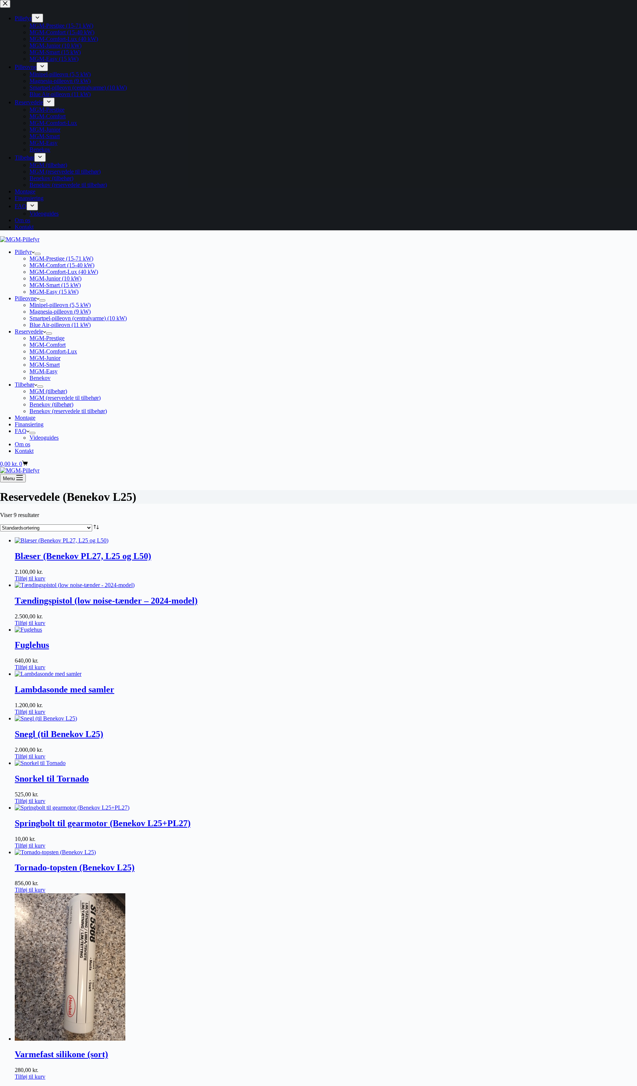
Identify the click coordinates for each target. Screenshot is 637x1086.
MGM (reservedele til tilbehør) (65, 398)
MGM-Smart (44, 365)
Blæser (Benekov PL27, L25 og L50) (83, 556)
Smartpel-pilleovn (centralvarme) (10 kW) (78, 318)
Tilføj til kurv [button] (30, 578)
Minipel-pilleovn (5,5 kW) (60, 305)
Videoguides (44, 437)
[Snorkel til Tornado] (40, 763)
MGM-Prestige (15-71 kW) (61, 258)
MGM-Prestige (47, 338)
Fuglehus (32, 645)
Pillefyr (23, 252)
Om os (22, 444)
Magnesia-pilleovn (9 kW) (60, 311)
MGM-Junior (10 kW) (55, 278)
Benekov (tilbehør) (51, 404)
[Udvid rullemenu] (38, 254)
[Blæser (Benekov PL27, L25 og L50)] (61, 540)
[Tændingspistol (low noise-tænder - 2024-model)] (75, 585)
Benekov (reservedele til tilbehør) (68, 411)
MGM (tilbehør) (48, 391)
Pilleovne (25, 298)
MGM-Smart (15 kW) (55, 285)
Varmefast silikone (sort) (61, 1054)
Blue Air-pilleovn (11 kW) (60, 325)
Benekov (40, 378)
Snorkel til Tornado (52, 778)
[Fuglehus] (28, 629)
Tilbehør (24, 384)
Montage (25, 418)
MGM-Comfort (47, 345)
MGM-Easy (43, 371)
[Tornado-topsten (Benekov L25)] (55, 852)
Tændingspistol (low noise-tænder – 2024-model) (106, 600)
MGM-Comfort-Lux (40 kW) (63, 272)
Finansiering (29, 424)
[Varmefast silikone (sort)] (70, 1039)
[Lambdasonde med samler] (48, 674)
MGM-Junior (44, 358)
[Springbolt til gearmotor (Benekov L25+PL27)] (72, 807)
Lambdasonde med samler (64, 689)
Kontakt (24, 451)
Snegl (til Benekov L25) (59, 734)
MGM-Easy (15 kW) (54, 292)
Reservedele (29, 331)
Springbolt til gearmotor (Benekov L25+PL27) (103, 823)
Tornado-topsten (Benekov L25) (75, 867)
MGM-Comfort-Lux (53, 351)
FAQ (21, 431)
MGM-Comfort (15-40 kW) (61, 265)
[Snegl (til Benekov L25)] (46, 718)
